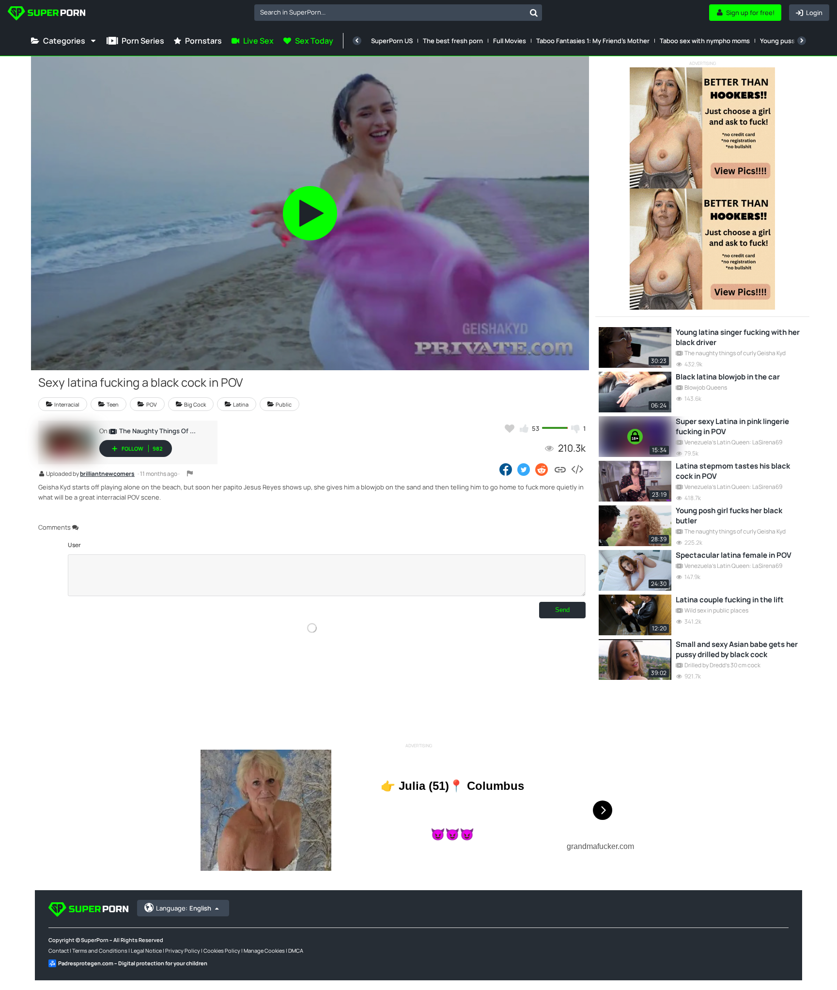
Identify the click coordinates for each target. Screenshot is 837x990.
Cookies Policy (221, 950)
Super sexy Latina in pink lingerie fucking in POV (732, 426)
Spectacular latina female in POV (733, 555)
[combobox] (398, 12)
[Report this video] (190, 473)
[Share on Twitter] (523, 469)
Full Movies (509, 40)
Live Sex (258, 40)
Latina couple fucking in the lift (730, 600)
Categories (64, 40)
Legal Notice (146, 950)
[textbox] (390, 12)
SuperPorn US (392, 40)
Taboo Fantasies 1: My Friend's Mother (593, 40)
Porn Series (143, 40)
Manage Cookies (264, 950)
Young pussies (782, 40)
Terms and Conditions (99, 950)
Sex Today (314, 40)
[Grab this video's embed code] (577, 469)
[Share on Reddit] (542, 469)
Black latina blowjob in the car (728, 377)
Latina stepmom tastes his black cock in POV (733, 471)
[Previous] (357, 40)
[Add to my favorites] (509, 428)
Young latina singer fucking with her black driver (738, 337)
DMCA (295, 950)
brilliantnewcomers (107, 474)
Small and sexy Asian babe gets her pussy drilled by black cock (737, 649)
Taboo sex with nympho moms (705, 40)
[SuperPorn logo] (46, 14)
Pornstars (203, 40)
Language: (183, 908)
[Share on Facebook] (505, 469)
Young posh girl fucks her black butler (729, 515)
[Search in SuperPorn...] (534, 12)
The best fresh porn (453, 40)
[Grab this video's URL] (560, 469)
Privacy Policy (182, 950)
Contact (58, 950)
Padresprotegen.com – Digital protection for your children (132, 963)
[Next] (801, 40)
